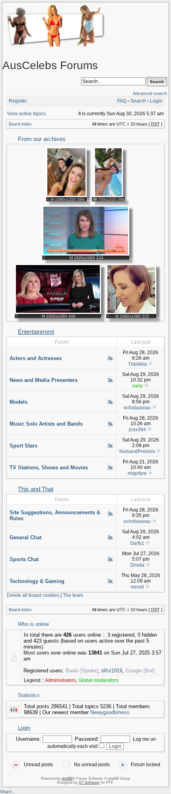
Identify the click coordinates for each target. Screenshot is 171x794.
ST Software (89, 782)
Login (156, 101)
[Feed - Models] (110, 404)
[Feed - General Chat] (110, 539)
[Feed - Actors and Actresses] (110, 360)
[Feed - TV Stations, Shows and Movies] (110, 469)
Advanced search (150, 93)
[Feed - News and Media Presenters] (110, 382)
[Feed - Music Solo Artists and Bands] (110, 426)
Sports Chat (24, 559)
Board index (20, 124)
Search (138, 101)
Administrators (60, 680)
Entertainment (36, 332)
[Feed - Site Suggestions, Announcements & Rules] (110, 515)
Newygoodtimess (110, 712)
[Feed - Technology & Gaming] (110, 583)
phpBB (67, 778)
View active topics (26, 113)
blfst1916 (111, 671)
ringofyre (137, 473)
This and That (35, 489)
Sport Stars (23, 446)
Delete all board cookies (33, 595)
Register (18, 101)
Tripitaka (137, 364)
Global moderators (98, 680)
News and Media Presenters (44, 380)
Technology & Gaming (37, 581)
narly (137, 386)
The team (73, 595)
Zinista (137, 565)
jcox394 (137, 429)
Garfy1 (137, 543)
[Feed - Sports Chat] (110, 561)
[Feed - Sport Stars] (110, 447)
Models (18, 402)
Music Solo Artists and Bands (46, 424)
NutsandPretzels (137, 451)
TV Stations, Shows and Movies (49, 468)
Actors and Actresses (36, 358)
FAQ (121, 101)
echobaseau (137, 408)
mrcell (137, 587)
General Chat (25, 537)
